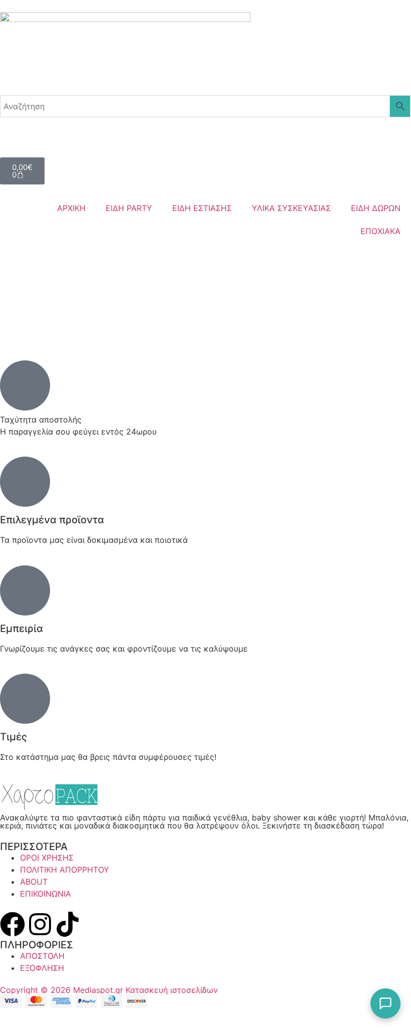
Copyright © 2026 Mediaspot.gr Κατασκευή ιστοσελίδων (109, 990)
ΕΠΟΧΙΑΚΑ (380, 231)
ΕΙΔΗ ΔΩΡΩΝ (375, 208)
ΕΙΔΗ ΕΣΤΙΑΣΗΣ (202, 208)
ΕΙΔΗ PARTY (129, 208)
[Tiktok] (67, 924)
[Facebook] (12, 924)
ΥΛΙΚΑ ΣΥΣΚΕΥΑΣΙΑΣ (291, 208)
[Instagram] (40, 924)
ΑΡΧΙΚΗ (71, 208)
